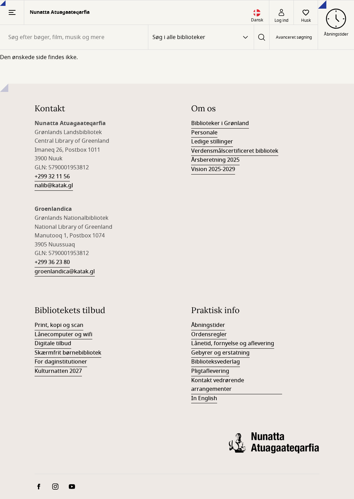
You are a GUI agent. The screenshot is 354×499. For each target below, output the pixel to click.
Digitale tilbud (53, 343)
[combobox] (74, 37)
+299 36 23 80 (52, 262)
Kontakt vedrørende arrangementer (217, 385)
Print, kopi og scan (59, 325)
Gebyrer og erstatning (220, 353)
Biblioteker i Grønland (220, 123)
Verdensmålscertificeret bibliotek (234, 151)
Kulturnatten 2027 (58, 371)
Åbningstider (208, 325)
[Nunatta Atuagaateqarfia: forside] (274, 448)
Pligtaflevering (210, 371)
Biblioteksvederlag (215, 362)
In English (204, 398)
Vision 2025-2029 (213, 169)
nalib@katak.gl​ (54, 185)
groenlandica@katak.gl (65, 271)
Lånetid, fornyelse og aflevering (232, 343)
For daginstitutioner (61, 362)
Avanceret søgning (294, 37)
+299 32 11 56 (52, 176)
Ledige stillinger (212, 142)
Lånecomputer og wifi (63, 334)
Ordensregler (209, 334)
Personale (204, 133)
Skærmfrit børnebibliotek (68, 353)
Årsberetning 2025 (215, 160)
